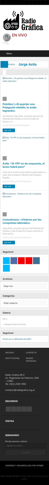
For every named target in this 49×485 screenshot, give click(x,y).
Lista (8, 73)
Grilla (4, 73)
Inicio (12, 64)
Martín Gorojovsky (22, 125)
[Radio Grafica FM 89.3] (25, 21)
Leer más (8, 130)
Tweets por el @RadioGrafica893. (17, 339)
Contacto (31, 353)
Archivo (9, 353)
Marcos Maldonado (24, 181)
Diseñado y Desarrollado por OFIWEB (24, 466)
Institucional (12, 358)
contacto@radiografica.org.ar (20, 390)
